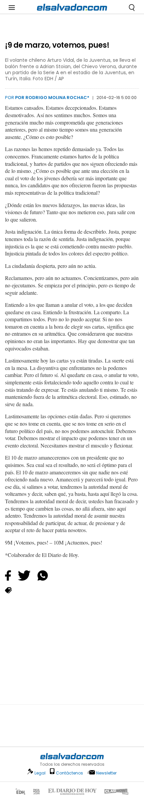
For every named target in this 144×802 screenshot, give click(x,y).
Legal (40, 773)
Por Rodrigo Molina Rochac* (52, 97)
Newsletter (106, 773)
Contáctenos (69, 773)
